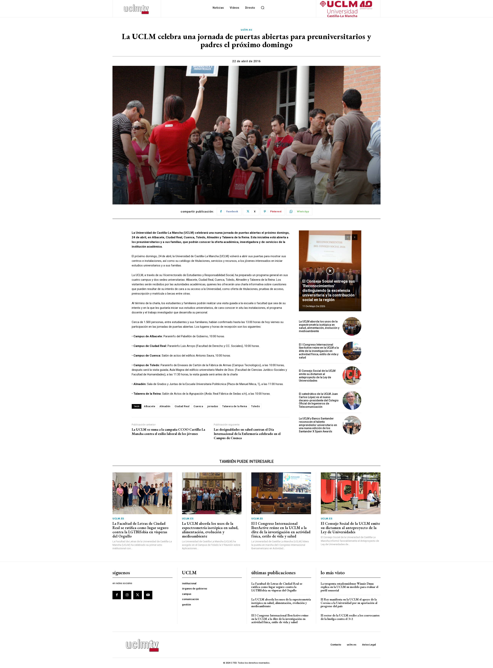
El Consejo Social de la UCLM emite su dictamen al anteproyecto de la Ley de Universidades (317, 375)
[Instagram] (127, 595)
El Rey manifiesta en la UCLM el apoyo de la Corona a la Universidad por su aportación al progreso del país (349, 602)
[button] (262, 7)
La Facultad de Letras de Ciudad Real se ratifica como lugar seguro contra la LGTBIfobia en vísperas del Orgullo (140, 530)
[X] (137, 595)
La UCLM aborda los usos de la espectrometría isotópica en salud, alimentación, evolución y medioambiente (319, 326)
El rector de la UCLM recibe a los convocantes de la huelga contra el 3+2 (350, 617)
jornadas (212, 406)
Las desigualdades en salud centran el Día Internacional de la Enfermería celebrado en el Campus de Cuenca (247, 433)
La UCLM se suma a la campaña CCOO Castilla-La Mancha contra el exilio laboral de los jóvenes (168, 431)
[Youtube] (148, 595)
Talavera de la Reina (234, 406)
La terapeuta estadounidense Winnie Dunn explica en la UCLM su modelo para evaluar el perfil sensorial (349, 587)
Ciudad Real (182, 406)
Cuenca (198, 406)
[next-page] (354, 237)
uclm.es (246, 29)
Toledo (255, 406)
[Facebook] (116, 595)
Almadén (164, 406)
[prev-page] (347, 237)
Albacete (149, 406)
